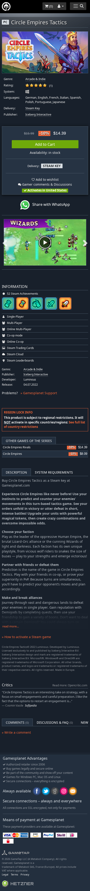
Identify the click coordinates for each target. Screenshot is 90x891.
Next (85, 242)
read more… (10, 626)
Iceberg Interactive (38, 114)
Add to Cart (45, 144)
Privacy (25, 874)
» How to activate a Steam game (26, 637)
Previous (4, 242)
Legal (5, 874)
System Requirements (54, 472)
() (50, 6)
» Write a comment (16, 732)
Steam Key (32, 108)
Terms (14, 874)
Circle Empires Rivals (16, 447)
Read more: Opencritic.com (69, 685)
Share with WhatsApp (50, 204)
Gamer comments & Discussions (46, 184)
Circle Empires (12, 454)
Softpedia (31, 705)
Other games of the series (29, 441)
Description (16, 472)
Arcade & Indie (35, 79)
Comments (17, 722)
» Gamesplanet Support (39, 393)
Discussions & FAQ (55, 722)
